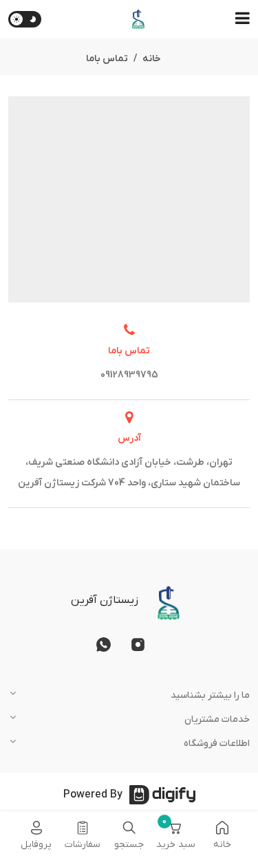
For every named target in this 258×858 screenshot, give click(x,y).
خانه (151, 58)
